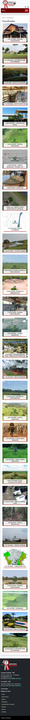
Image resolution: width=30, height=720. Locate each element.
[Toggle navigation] (26, 10)
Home (3, 17)
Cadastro (4, 712)
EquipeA (8, 718)
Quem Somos (5, 697)
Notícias (4, 707)
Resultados (4, 702)
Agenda (3, 699)
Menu (3, 10)
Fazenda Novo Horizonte (8, 704)
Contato (4, 709)
